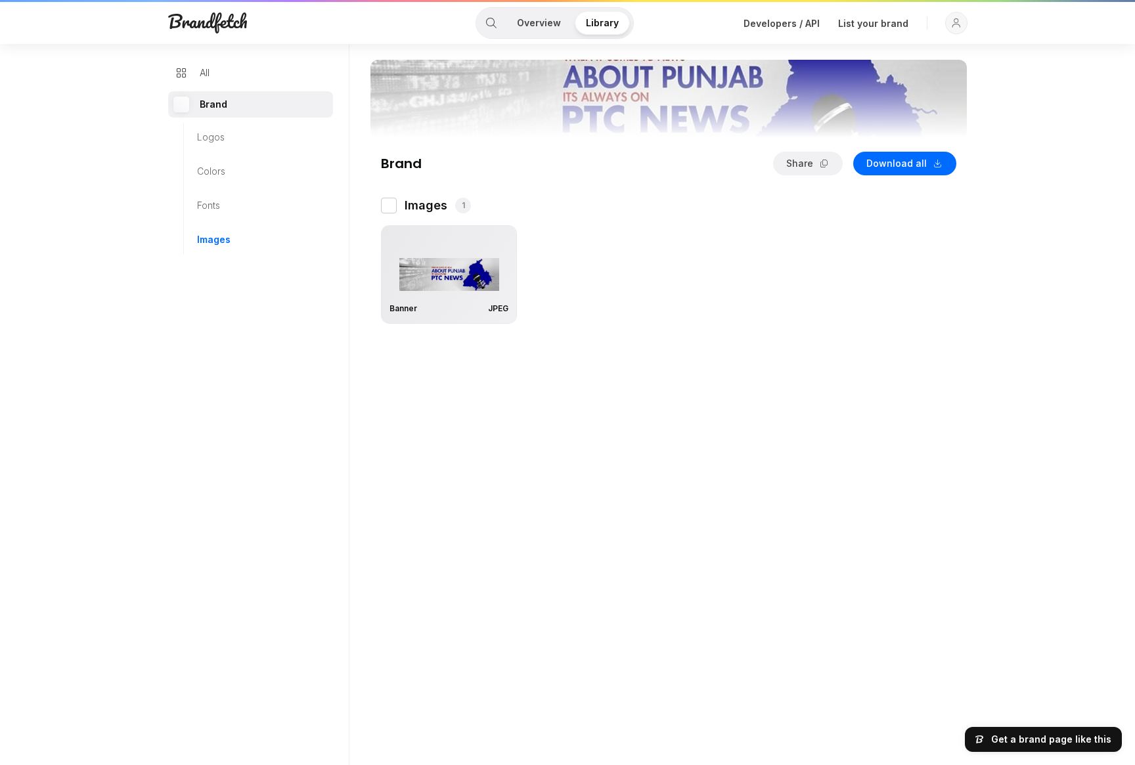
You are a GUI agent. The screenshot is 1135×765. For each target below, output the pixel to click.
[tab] (491, 23)
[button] (956, 22)
